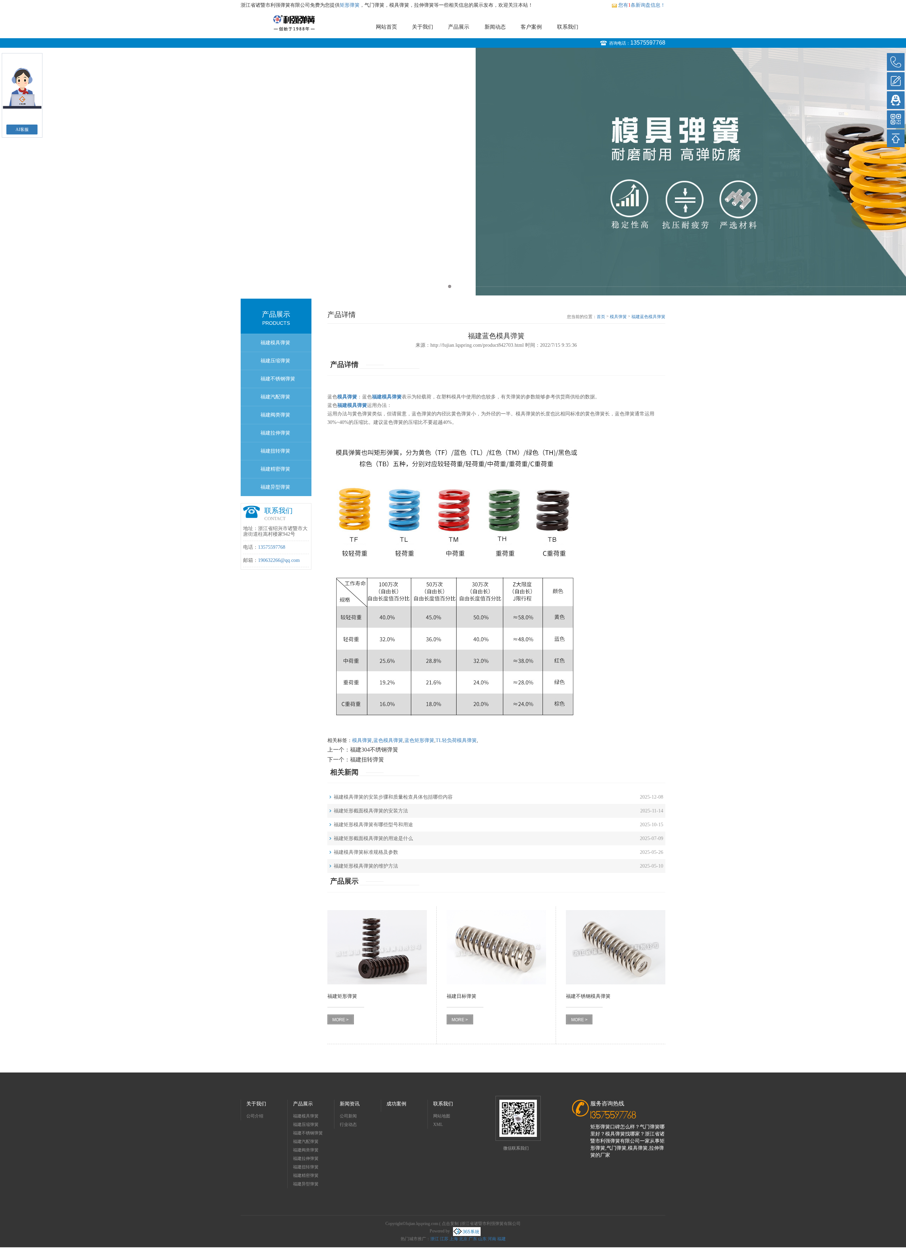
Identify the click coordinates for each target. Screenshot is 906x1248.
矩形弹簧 (350, 5)
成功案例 (396, 1103)
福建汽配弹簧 (275, 396)
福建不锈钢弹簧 (277, 378)
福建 (501, 1238)
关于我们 (422, 27)
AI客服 (22, 129)
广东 (473, 1238)
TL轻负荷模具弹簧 (456, 740)
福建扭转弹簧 (275, 451)
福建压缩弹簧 (275, 360)
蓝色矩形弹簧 (419, 740)
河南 (492, 1238)
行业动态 (348, 1124)
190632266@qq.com (279, 560)
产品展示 (458, 27)
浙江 (434, 1238)
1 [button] (449, 286)
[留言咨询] (896, 81)
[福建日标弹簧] (496, 947)
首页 (601, 316)
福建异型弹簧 (275, 487)
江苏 (444, 1238)
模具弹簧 (618, 316)
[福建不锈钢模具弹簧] (615, 947)
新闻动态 (495, 27)
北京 (463, 1238)
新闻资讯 (350, 1103)
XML (438, 1124)
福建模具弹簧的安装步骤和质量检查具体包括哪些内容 (393, 797)
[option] (453, 171)
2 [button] (456, 286)
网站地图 (441, 1116)
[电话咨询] (896, 62)
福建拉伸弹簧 (275, 433)
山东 (482, 1238)
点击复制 (450, 1223)
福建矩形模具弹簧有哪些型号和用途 (373, 824)
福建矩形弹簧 (342, 996)
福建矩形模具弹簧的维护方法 (366, 866)
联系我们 (567, 27)
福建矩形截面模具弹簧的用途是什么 (373, 838)
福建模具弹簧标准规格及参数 (366, 852)
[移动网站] (896, 119)
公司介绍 (254, 1116)
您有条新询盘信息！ (641, 5)
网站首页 (386, 27)
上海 (453, 1238)
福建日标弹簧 (461, 996)
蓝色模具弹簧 (388, 740)
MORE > (340, 1019)
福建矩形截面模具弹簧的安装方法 (371, 810)
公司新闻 (348, 1116)
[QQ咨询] (896, 100)
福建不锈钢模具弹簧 (588, 996)
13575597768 (647, 43)
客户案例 (531, 27)
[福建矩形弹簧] (377, 947)
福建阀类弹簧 (275, 415)
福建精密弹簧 (275, 469)
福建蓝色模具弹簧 (648, 316)
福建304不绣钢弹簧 (374, 750)
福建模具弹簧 (275, 342)
